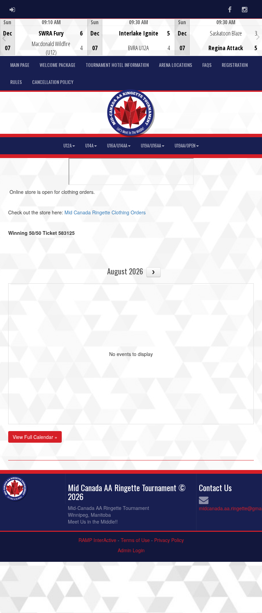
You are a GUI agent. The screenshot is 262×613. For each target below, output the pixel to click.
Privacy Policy (169, 540)
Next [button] (258, 36)
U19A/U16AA (151, 145)
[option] (43, 37)
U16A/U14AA (117, 145)
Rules (16, 81)
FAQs (207, 64)
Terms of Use (135, 540)
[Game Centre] (44, 42)
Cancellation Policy (52, 81)
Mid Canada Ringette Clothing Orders (105, 212)
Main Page (19, 64)
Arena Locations (175, 64)
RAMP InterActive (97, 540)
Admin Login (131, 550)
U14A (89, 145)
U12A (67, 145)
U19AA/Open (185, 145)
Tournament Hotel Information (117, 64)
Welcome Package (57, 64)
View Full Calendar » (35, 436)
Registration (235, 64)
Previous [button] (4, 38)
